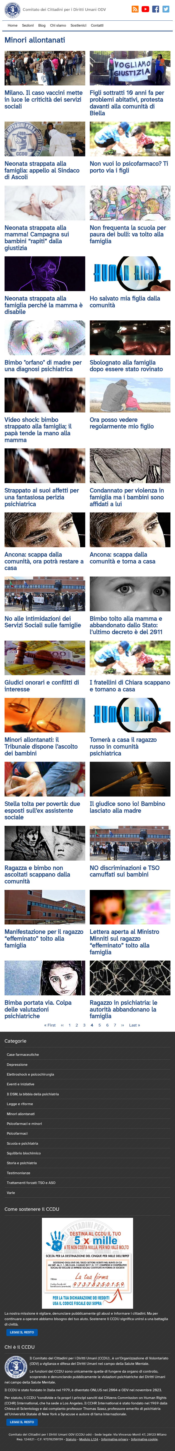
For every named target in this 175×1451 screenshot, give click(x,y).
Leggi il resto (22, 1332)
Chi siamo (58, 25)
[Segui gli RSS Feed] (135, 10)
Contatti (97, 25)
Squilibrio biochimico (24, 1153)
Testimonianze (18, 1173)
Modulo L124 (88, 1439)
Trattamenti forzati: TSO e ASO (31, 1183)
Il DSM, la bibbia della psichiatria (33, 1094)
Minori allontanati (21, 1114)
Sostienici (78, 25)
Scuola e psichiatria (22, 1144)
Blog (42, 25)
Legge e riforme (20, 1104)
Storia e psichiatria (22, 1163)
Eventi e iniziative (20, 1084)
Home (13, 25)
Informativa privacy (114, 1439)
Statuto (71, 1439)
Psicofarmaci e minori (24, 1124)
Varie (11, 1193)
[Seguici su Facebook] (155, 10)
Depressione (17, 1065)
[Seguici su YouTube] (145, 10)
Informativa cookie (144, 1439)
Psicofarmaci (17, 1134)
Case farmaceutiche (23, 1055)
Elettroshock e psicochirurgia (30, 1074)
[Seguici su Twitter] (165, 10)
